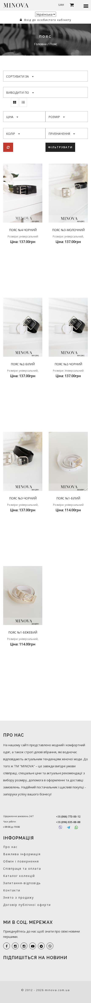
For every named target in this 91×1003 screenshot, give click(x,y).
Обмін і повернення (21, 861)
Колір (10, 134)
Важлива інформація (22, 854)
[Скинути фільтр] (8, 147)
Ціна (9, 117)
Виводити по (17, 93)
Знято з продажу (18, 897)
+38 (68, 816)
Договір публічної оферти (27, 905)
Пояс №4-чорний (23, 230)
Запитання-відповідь (22, 883)
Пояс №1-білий (68, 498)
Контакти (11, 890)
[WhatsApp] (76, 827)
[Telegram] (68, 827)
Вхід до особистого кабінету (47, 20)
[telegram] (41, 946)
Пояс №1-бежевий (22, 632)
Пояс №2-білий (23, 364)
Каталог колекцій (19, 876)
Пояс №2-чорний (68, 364)
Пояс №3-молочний (68, 230)
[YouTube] (32, 946)
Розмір (54, 117)
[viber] (50, 946)
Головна (40, 44)
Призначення (59, 134)
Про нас (10, 847)
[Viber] (60, 827)
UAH (61, 5)
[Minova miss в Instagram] (24, 946)
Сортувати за (17, 76)
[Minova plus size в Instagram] (15, 946)
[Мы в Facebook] (6, 946)
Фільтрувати (60, 147)
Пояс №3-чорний (23, 498)
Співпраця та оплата (22, 868)
